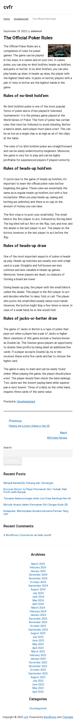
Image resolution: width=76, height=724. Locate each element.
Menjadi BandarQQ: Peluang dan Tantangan (28, 483)
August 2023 (38, 633)
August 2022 (38, 677)
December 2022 (38, 662)
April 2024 (38, 604)
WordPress (50, 717)
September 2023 (38, 629)
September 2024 (38, 585)
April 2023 (38, 648)
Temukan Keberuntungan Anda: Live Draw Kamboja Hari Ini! (37, 498)
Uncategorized (26, 401)
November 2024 (38, 578)
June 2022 (38, 684)
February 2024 (38, 611)
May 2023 (38, 644)
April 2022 (38, 691)
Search (8, 447)
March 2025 (38, 563)
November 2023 (38, 622)
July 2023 (38, 637)
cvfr (26, 717)
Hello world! (44, 535)
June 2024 (38, 596)
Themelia (67, 717)
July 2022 (38, 680)
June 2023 (38, 640)
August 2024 (38, 589)
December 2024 (38, 574)
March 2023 (38, 651)
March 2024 (38, 607)
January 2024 (38, 615)
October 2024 (38, 582)
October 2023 (38, 626)
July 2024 (38, 593)
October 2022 (38, 669)
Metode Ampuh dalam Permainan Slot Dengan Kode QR (36, 504)
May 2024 (38, 600)
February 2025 (38, 567)
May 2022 (38, 688)
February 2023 (38, 655)
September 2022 (38, 673)
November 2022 (38, 666)
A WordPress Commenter (18, 535)
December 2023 (38, 618)
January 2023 (38, 658)
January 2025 (38, 571)
